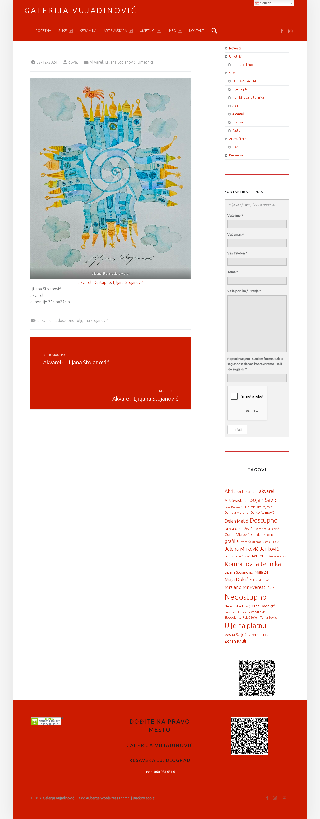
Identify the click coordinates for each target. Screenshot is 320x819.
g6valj (73, 62)
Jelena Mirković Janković (252, 549)
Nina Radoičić (263, 606)
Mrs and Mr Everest (245, 587)
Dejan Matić (236, 520)
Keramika (88, 31)
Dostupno (102, 282)
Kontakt (196, 31)
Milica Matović (259, 580)
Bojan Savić (263, 500)
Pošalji (237, 429)
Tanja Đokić (268, 617)
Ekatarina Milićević (266, 528)
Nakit (272, 587)
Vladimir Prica (258, 635)
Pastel (236, 130)
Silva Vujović (257, 612)
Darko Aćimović (262, 512)
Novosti (235, 48)
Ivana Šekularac (251, 541)
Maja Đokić (236, 579)
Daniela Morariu (236, 512)
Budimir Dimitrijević (258, 507)
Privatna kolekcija (235, 612)
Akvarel (96, 62)
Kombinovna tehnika (253, 563)
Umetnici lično (242, 64)
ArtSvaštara (237, 138)
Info (172, 31)
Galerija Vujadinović (81, 10)
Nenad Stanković (237, 606)
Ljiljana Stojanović (120, 62)
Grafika (237, 122)
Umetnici (147, 31)
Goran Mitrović (237, 534)
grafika (232, 541)
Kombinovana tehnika (248, 97)
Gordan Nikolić (262, 535)
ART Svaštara (115, 31)
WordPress (109, 798)
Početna (43, 31)
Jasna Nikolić (271, 541)
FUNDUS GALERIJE (245, 81)
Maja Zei (262, 572)
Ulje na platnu (242, 89)
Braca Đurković (233, 507)
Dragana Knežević (238, 529)
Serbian (265, 3)
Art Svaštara (236, 500)
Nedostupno (246, 597)
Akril (235, 105)
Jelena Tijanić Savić (237, 556)
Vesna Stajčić (235, 634)
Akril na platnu (247, 491)
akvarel (85, 282)
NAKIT (236, 147)
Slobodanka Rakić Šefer (241, 617)
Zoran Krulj (235, 641)
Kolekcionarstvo (278, 556)
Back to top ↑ (144, 798)
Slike (62, 31)
